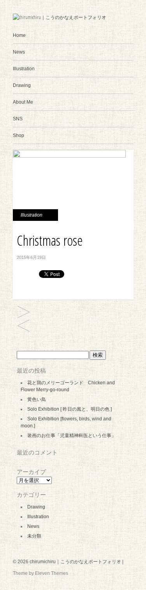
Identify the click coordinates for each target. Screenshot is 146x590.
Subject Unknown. (23, 312)
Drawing (22, 85)
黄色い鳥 (36, 399)
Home (19, 35)
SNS (18, 118)
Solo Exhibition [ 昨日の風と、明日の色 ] (69, 409)
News (19, 52)
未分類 (34, 536)
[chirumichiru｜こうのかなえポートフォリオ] (59, 17)
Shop (18, 135)
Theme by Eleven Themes (40, 573)
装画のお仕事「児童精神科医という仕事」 (71, 435)
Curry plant (23, 326)
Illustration (24, 68)
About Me (23, 102)
